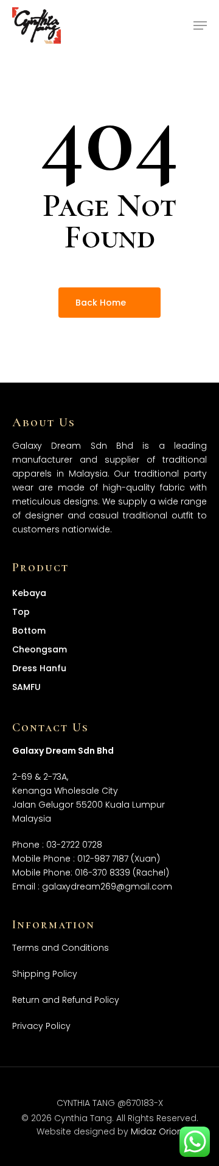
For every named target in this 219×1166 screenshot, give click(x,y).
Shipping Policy (44, 974)
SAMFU (26, 687)
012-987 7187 (102, 859)
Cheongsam (39, 649)
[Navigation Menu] (200, 25)
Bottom (29, 631)
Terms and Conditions (60, 948)
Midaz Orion (156, 1131)
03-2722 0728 (74, 845)
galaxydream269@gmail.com (107, 886)
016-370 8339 (102, 872)
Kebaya (29, 593)
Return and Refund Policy (65, 1000)
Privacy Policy (41, 1026)
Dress (39, 668)
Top (21, 612)
